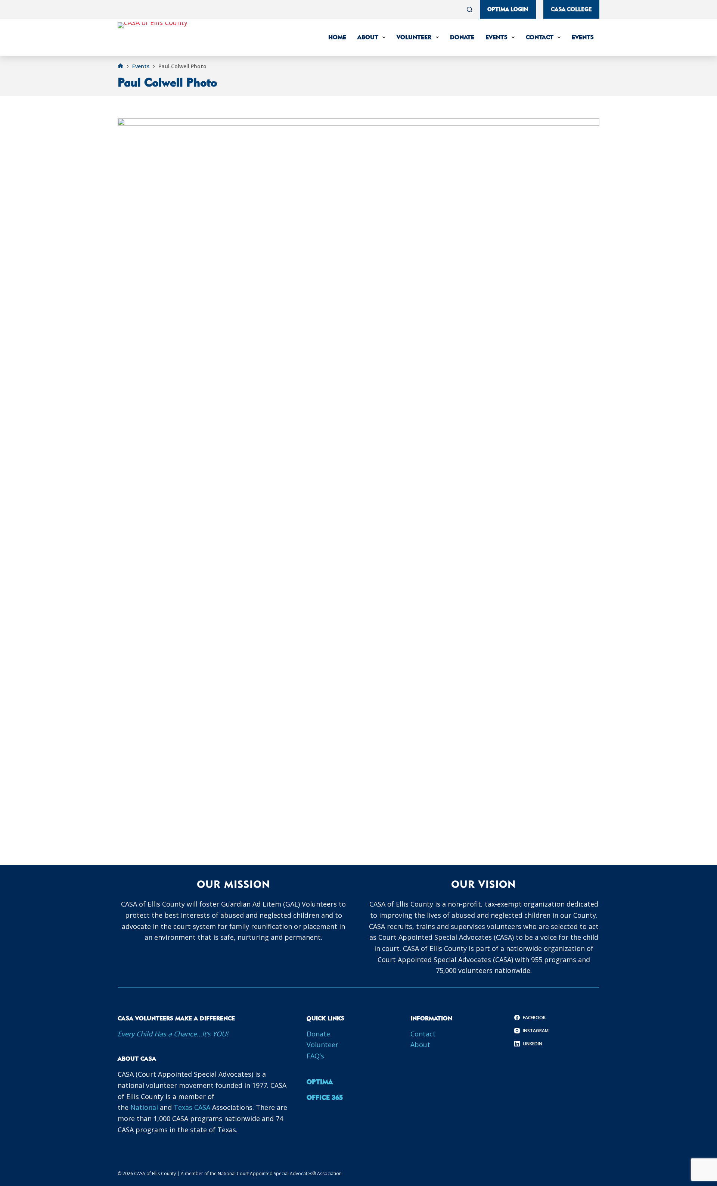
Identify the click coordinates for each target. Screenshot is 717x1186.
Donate (462, 37)
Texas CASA (192, 1107)
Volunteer (414, 37)
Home (337, 37)
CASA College (571, 9)
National (145, 1107)
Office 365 (325, 1097)
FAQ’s (315, 1055)
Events (496, 37)
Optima (320, 1082)
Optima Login (507, 9)
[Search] (469, 9)
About (367, 37)
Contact (539, 37)
